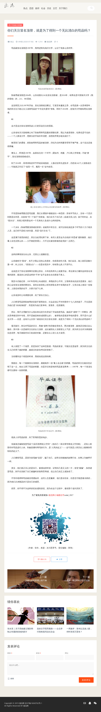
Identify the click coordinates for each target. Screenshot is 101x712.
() (43, 559)
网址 (66, 653)
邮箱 (38, 653)
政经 (37, 8)
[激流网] (9, 5)
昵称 (9, 653)
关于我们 (63, 8)
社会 (43, 8)
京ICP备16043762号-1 (33, 703)
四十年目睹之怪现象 (15, 25)
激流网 (49, 41)
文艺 (55, 8)
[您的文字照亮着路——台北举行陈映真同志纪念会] (50, 616)
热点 (25, 8)
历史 (49, 8)
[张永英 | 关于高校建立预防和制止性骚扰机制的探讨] (20, 616)
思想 (31, 8)
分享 (60, 559)
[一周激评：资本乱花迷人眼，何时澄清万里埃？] (80, 616)
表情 (12, 678)
